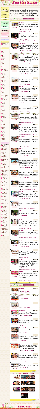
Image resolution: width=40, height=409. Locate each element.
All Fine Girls (3, 148)
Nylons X (3, 195)
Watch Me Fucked (4, 229)
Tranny (3, 132)
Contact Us (15, 404)
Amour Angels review (25, 29)
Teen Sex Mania (4, 220)
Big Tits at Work (4, 160)
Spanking (3, 125)
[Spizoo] (15, 367)
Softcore (3, 123)
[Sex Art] (15, 128)
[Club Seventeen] (15, 118)
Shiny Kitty (31, 385)
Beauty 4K (3, 157)
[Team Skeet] (15, 195)
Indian (3, 94)
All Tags (5, 39)
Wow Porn (3, 232)
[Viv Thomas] (15, 263)
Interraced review (24, 298)
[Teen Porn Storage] (15, 47)
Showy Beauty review (25, 61)
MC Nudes (3, 186)
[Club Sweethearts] (15, 314)
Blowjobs (24, 75)
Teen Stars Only (4, 222)
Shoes (3, 120)
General (3, 85)
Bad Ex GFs (3, 155)
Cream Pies (3, 67)
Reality (3, 116)
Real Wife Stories (4, 203)
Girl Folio (3, 177)
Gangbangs (3, 83)
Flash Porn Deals (4, 79)
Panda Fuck (3, 197)
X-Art (2, 234)
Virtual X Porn (17, 385)
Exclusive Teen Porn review (26, 73)
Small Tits (3, 121)
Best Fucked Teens (4, 158)
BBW (2, 55)
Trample (3, 131)
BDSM (3, 56)
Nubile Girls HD (4, 193)
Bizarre (3, 59)
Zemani (3, 235)
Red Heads (3, 117)
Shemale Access (4, 206)
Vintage (3, 136)
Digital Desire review (25, 291)
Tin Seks (3, 226)
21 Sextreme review (25, 177)
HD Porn (3, 91)
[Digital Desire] (15, 292)
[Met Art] (15, 37)
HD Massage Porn (4, 179)
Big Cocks (3, 58)
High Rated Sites (5, 11)
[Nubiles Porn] (15, 110)
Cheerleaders (4, 65)
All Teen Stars (4, 149)
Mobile (3, 105)
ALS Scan (3, 150)
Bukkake (3, 63)
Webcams (3, 139)
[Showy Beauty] (15, 58)
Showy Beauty (4, 207)
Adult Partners (5, 30)
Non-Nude (3, 107)
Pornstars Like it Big (4, 199)
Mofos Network (4, 189)
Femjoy (3, 171)
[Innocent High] (15, 244)
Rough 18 (3, 204)
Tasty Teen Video (4, 214)
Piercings (3, 112)
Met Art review (24, 39)
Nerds (3, 106)
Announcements (19, 404)
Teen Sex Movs (4, 221)
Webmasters (33, 404)
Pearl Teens (3, 198)
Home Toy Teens (4, 181)
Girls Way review (24, 255)
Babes (3, 54)
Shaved (30, 189)
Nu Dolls (3, 191)
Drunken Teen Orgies (5, 166)
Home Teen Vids (4, 180)
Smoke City (24, 385)
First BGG (3, 172)
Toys (2, 130)
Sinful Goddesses (4, 208)
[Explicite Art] (15, 90)
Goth (2, 87)
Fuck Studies (3, 174)
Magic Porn (3, 185)
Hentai (3, 92)
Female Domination (4, 76)
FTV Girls (3, 173)
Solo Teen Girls (4, 210)
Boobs (3, 61)
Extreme (25, 189)
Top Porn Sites (5, 16)
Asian (2, 53)
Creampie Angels (4, 162)
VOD (2, 137)
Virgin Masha (24, 379)
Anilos (3, 153)
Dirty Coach (3, 163)
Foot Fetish (3, 80)
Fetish (3, 78)
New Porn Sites (5, 14)
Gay (2, 84)
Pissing (3, 113)
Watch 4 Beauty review (25, 226)
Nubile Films (3, 192)
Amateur (3, 50)
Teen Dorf (3, 216)
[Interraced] (15, 299)
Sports (3, 126)
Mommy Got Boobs (4, 190)
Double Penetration (4, 70)
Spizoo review (24, 367)
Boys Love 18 (4, 161)
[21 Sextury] (15, 152)
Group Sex (3, 88)
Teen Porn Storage (4, 219)
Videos (3, 135)
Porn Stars (3, 114)
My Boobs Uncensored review (27, 350)
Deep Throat (3, 69)
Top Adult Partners (5, 32)
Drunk (3, 71)
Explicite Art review (24, 91)
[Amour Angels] (15, 26)
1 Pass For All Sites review (26, 207)
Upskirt (3, 134)
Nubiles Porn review (25, 111)
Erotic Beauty (3, 167)
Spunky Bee (3, 211)
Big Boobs (22, 63)
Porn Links (29, 404)
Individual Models (4, 95)
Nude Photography (30, 40)
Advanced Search (5, 19)
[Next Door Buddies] (15, 331)
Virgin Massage (17, 379)
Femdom (3, 77)
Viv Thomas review (24, 267)
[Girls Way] (15, 254)
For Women (3, 82)
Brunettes (3, 62)
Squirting (3, 127)
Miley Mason (3, 187)
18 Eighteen (3, 146)
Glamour (22, 228)
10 (29, 282)
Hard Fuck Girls (4, 178)
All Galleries (5, 21)
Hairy (2, 89)
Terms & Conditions (25, 404)
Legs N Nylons (4, 99)
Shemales (3, 119)
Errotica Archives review (25, 167)
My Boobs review (24, 359)
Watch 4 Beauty (4, 228)
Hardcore (3, 90)
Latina (3, 98)
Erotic (2, 73)
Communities (3, 66)
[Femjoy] (15, 214)
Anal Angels (3, 151)
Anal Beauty (3, 152)
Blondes (3, 60)
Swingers (3, 129)
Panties (3, 110)
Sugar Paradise (4, 213)
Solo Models (3, 124)
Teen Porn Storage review (26, 50)
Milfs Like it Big (4, 188)
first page (17, 282)
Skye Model (3, 209)
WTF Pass (3, 233)
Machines (3, 101)
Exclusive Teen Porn (4, 170)
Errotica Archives (4, 168)
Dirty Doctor (3, 164)
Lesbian (3, 100)
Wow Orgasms (4, 231)
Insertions (3, 96)
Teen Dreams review (25, 102)
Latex (2, 97)
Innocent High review (25, 246)
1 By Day (3, 145)
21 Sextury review (24, 155)
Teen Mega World (4, 217)
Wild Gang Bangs (31, 379)
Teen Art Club (3, 215)
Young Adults (30, 31)
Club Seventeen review (25, 121)
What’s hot (5, 9)
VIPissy (3, 227)
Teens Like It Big (4, 224)
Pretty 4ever (3, 200)
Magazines (3, 102)
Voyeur (3, 138)
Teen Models (3, 218)
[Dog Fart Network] (15, 140)
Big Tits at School (4, 159)
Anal (2, 51)
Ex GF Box (3, 169)
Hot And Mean (4, 182)
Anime (3, 52)
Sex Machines (4, 118)
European (3, 74)
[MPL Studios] (15, 234)
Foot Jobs (3, 81)
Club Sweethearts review (26, 315)
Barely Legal (3, 156)
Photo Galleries (5, 23)
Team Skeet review (24, 198)
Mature (3, 103)
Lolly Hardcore (4, 184)
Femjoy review (24, 215)
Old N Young (3, 108)
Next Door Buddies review (26, 331)
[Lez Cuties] (15, 275)
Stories (3, 128)
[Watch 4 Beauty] (15, 223)
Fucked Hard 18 (4, 175)
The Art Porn (3, 225)
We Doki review (24, 340)
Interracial (28, 146)
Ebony (3, 72)
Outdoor (3, 109)
